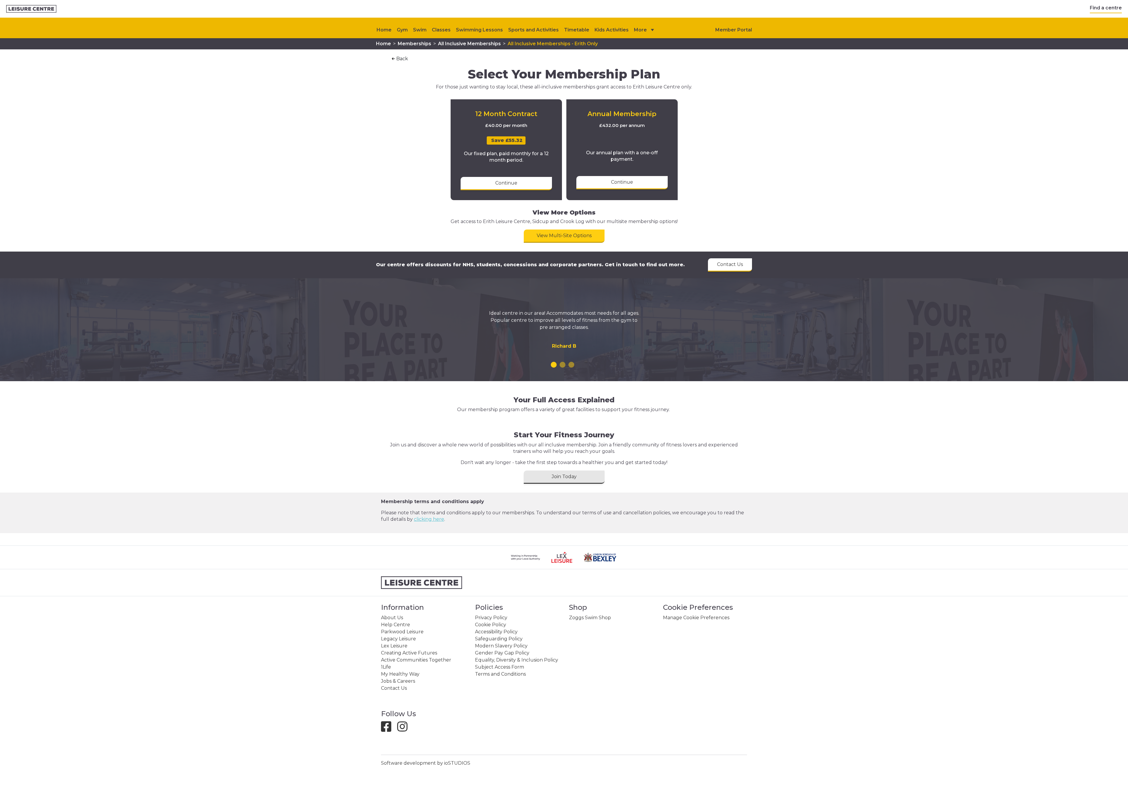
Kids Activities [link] (612, 30)
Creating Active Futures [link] (409, 653)
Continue (506, 183)
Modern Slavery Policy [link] (501, 646)
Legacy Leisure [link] (398, 639)
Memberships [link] (414, 43)
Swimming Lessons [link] (479, 30)
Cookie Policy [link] (490, 624)
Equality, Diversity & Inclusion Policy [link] (516, 660)
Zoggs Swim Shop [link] (590, 617)
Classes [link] (441, 30)
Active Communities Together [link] (416, 660)
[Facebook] (388, 729)
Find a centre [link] (1106, 8)
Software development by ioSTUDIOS (425, 763)
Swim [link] (420, 30)
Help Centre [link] (395, 624)
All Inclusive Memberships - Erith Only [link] (553, 43)
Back (402, 58)
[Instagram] (404, 729)
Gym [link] (402, 30)
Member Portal (733, 30)
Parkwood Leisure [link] (402, 631)
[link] (31, 9)
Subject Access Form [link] (499, 667)
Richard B (564, 346)
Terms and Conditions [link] (500, 674)
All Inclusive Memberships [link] (469, 43)
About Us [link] (392, 617)
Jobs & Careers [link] (398, 681)
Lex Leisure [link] (394, 646)
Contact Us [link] (394, 688)
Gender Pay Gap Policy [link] (502, 653)
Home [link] (383, 43)
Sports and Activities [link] (533, 30)
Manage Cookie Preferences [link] (696, 617)
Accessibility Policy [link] (496, 631)
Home (384, 30)
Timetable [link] (576, 30)
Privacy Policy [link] (491, 617)
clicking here (429, 519)
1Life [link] (386, 667)
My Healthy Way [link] (400, 674)
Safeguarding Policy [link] (499, 639)
